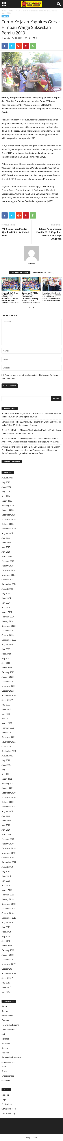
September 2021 (9, 751)
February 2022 (8, 728)
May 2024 (6, 603)
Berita (11, 11)
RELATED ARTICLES (20, 272)
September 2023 (9, 640)
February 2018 (8, 950)
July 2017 (6, 983)
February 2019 (8, 895)
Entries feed (7, 1104)
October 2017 (7, 969)
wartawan (6, 1080)
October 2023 (7, 635)
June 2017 (6, 987)
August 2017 (7, 978)
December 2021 (8, 737)
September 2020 (9, 807)
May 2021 (6, 769)
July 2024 (6, 593)
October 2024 (7, 580)
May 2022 (6, 714)
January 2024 (7, 621)
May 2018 (6, 936)
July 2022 (6, 705)
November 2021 (8, 742)
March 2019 (7, 890)
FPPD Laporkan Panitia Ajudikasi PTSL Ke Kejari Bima (15, 232)
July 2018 (6, 927)
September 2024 (9, 584)
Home (4, 11)
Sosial (4, 1071)
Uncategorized (8, 1076)
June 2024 (6, 598)
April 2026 (6, 496)
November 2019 (8, 853)
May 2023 (6, 658)
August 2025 (7, 533)
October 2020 (7, 802)
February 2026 (8, 505)
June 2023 (6, 654)
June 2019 (6, 876)
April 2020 (6, 830)
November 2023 (8, 630)
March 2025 (7, 556)
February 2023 (8, 672)
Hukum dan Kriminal (10, 1025)
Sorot (4, 1066)
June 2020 (6, 820)
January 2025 (7, 566)
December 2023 (8, 626)
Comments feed (9, 1109)
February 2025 (8, 561)
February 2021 (8, 783)
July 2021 (6, 760)
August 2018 (7, 922)
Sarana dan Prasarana (11, 1057)
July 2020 (6, 816)
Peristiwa (6, 1043)
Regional (5, 1053)
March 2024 (7, 612)
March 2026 (7, 501)
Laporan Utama (8, 1029)
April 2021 (6, 774)
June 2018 (6, 932)
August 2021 (7, 756)
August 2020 (7, 811)
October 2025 (7, 524)
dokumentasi (7, 1016)
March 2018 (7, 946)
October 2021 (7, 746)
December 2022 (8, 681)
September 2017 (9, 973)
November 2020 (8, 797)
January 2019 (7, 899)
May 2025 (6, 547)
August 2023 (7, 644)
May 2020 (6, 825)
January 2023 (7, 677)
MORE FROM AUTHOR (42, 272)
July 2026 (6, 482)
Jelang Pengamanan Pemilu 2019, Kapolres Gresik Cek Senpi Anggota (48, 233)
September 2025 (9, 529)
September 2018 (9, 918)
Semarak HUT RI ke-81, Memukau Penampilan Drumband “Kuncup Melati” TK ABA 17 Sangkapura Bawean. (11, 297)
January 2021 (7, 788)
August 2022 (7, 700)
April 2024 (6, 607)
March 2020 (7, 834)
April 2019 (6, 885)
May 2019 (6, 881)
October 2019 (7, 858)
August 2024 (7, 589)
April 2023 (6, 663)
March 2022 (7, 723)
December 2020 (8, 793)
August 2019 (7, 867)
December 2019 (8, 848)
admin (7, 38)
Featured (5, 1020)
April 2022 (6, 719)
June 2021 (6, 765)
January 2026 (7, 510)
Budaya (5, 1011)
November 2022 (8, 686)
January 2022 (7, 732)
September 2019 (9, 862)
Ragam (5, 1048)
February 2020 (8, 839)
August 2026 (7, 478)
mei (3, 1034)
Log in (4, 1099)
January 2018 (7, 955)
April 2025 (6, 552)
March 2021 (7, 779)
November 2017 (8, 964)
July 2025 (6, 538)
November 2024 (8, 575)
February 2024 (8, 617)
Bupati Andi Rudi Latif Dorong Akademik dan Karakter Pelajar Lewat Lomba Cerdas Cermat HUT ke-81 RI (52, 296)
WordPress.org (8, 1113)
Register (5, 1095)
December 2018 (8, 904)
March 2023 (7, 668)
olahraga (5, 1039)
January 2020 (7, 844)
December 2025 (8, 515)
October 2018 (7, 913)
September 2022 (9, 695)
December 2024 (8, 570)
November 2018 (8, 908)
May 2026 (6, 492)
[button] (58, 4)
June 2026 (6, 487)
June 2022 (6, 709)
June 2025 (6, 542)
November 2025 (8, 519)
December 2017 (8, 959)
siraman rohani (8, 1062)
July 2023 (6, 649)
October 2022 (7, 691)
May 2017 (6, 992)
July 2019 (6, 871)
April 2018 (6, 941)
